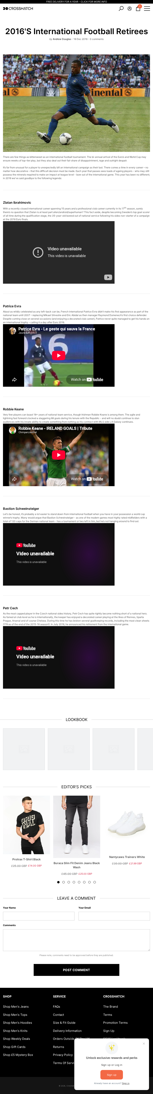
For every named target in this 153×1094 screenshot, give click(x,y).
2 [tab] (63, 882)
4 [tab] (74, 882)
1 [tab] (58, 882)
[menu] (147, 9)
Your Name (9, 907)
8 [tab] (94, 882)
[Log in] (129, 8)
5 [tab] (79, 882)
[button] (121, 9)
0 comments (96, 39)
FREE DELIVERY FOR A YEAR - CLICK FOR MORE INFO (76, 1)
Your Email (84, 907)
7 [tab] (89, 882)
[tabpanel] (26, 831)
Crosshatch (71, 1086)
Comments (9, 925)
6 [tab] (84, 882)
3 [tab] (69, 882)
